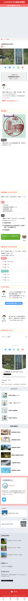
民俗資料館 (23, 384)
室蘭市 (10, 384)
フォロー (10, 599)
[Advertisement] (14, 23)
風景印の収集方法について (13, 100)
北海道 (9, 380)
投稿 (17, 599)
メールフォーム (22, 574)
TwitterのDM (12, 574)
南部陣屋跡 (16, 384)
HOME (15, 591)
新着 (24, 599)
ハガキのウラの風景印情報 (14, 2)
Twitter (4, 502)
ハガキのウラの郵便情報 (6, 566)
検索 (3, 599)
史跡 (6, 384)
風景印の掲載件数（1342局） (14, 5)
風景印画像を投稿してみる (14, 303)
